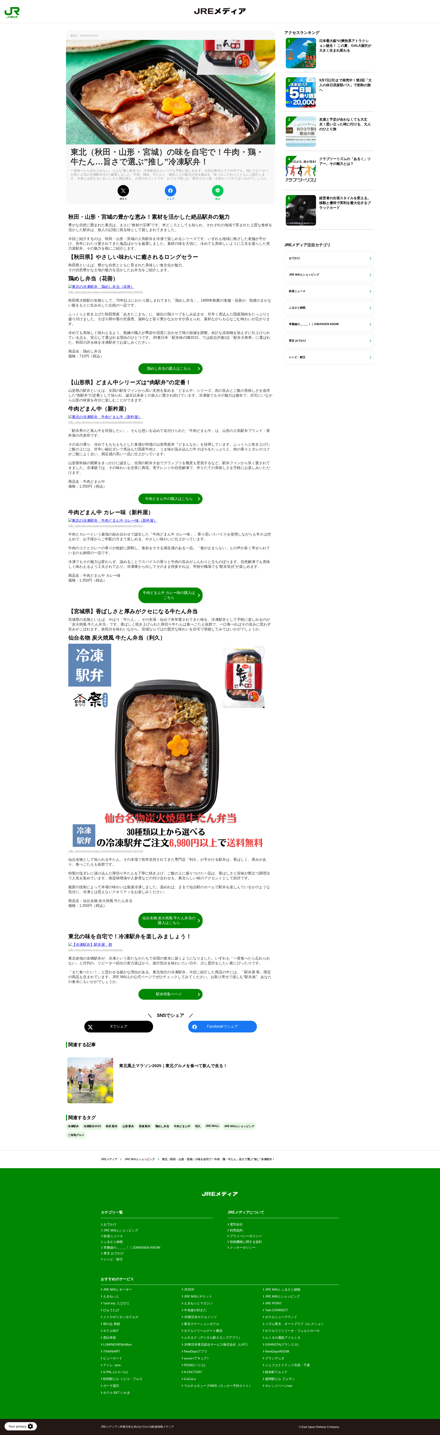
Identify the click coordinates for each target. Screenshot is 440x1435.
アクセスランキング (301, 32)
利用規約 (236, 1230)
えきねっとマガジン (198, 1303)
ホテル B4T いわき (116, 1392)
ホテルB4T (110, 1331)
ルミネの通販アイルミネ (282, 1337)
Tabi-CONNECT (276, 1310)
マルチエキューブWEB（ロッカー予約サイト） (217, 1386)
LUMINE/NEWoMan (117, 1344)
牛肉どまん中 (182, 1126)
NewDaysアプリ (195, 1351)
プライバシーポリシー (245, 1236)
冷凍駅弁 (73, 1126)
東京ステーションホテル (201, 1324)
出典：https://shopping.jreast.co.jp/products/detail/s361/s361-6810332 (105, 525)
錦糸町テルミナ (276, 1372)
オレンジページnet (278, 1386)
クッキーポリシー (242, 1247)
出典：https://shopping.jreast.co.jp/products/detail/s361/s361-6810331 (105, 422)
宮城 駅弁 (145, 1126)
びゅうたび (110, 1310)
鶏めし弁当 (162, 1126)
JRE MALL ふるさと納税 (282, 1289)
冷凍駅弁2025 (92, 1126)
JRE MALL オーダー (117, 1289)
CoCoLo (189, 1379)
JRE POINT (273, 1303)
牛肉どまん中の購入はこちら (169, 499)
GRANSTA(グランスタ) (281, 1344)
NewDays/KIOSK (276, 1351)
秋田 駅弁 (112, 1126)
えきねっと (110, 1296)
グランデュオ (274, 1358)
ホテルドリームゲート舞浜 (203, 1331)
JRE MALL (212, 1126)
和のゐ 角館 (111, 1324)
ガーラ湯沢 (110, 1386)
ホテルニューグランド (280, 1317)
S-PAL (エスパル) (115, 1372)
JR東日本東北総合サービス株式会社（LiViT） (216, 1344)
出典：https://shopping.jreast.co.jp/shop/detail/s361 (95, 950)
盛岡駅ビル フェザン (279, 1379)
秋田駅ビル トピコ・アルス (122, 1379)
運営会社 (236, 1224)
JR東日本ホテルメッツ (200, 1317)
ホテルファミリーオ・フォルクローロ (292, 1331)
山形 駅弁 (128, 1126)
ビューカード (112, 1358)
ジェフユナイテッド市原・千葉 (287, 1365)
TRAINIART (111, 1351)
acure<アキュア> (196, 1358)
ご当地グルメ (76, 1135)
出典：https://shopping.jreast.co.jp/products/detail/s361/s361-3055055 (105, 292)
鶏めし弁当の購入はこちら (169, 368)
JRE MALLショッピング (239, 1126)
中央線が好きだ (194, 1310)
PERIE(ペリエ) (194, 1365)
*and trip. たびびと (116, 1303)
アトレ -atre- (112, 1365)
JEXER (188, 1289)
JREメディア (109, 1159)
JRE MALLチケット (197, 1296)
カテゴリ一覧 (112, 1212)
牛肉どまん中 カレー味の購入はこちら (169, 595)
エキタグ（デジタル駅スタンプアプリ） (212, 1337)
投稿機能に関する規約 (245, 1242)
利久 (198, 1126)
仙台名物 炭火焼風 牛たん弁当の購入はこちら (168, 920)
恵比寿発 (109, 1337)
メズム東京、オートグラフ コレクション (294, 1324)
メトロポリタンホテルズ (120, 1317)
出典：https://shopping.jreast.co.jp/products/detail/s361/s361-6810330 (105, 851)
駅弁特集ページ (169, 994)
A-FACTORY (192, 1372)
